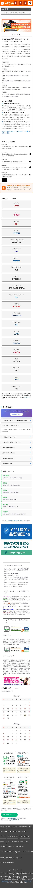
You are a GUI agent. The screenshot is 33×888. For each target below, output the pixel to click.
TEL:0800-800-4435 (6, 881)
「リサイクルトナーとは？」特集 (14, 520)
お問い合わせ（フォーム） (9, 814)
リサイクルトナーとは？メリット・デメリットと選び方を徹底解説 (16, 851)
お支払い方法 (3, 841)
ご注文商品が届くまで (12, 836)
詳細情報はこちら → (16, 414)
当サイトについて (12, 826)
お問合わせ (27, 397)
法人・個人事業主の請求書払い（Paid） (18, 841)
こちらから (7, 770)
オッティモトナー (16, 870)
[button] (16, 420)
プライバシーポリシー (5, 831)
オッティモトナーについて (25, 826)
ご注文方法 (3, 836)
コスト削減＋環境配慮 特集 (7, 862)
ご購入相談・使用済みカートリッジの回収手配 (12, 846)
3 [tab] (18, 35)
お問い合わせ (3, 826)
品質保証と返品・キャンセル (7, 857)
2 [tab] (15, 35)
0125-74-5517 (15, 820)
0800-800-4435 (12, 818)
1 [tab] (13, 35)
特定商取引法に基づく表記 (19, 831)
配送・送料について (25, 836)
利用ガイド (19, 857)
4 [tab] (20, 35)
